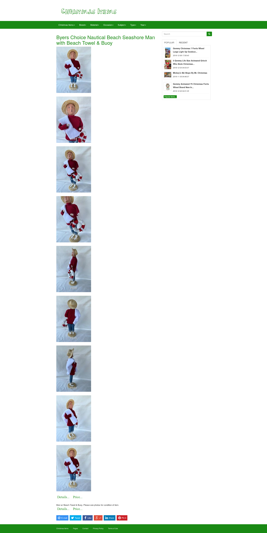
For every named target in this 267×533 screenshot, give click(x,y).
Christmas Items (66, 24)
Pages (75, 528)
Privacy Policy (98, 528)
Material (94, 24)
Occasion (107, 24)
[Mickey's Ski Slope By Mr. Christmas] (168, 75)
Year (142, 24)
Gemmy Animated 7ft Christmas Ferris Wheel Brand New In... (191, 86)
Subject (121, 24)
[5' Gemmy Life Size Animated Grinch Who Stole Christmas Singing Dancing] (168, 63)
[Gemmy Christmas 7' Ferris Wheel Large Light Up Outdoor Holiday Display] (168, 51)
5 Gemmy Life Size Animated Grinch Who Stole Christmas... (190, 62)
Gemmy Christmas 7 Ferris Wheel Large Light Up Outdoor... (188, 50)
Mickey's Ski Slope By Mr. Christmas (190, 72)
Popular (169, 42)
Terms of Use (113, 528)
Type (132, 24)
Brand (82, 24)
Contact (85, 528)
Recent (183, 42)
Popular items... (170, 96)
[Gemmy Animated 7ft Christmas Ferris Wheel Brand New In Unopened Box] (168, 86)
